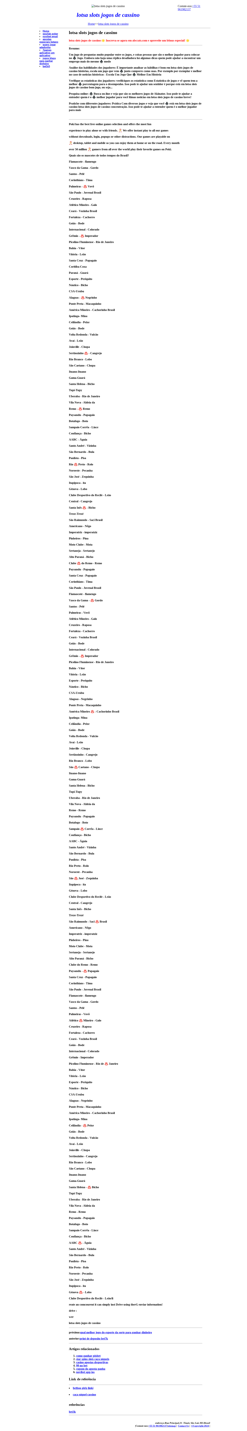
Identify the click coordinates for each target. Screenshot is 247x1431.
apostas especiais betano (48, 40)
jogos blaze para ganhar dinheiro (47, 61)
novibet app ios (85, 1372)
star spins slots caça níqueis (92, 1359)
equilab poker (50, 33)
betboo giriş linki (83, 1388)
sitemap (172, 1425)
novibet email (50, 36)
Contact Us (183, 1425)
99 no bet (81, 1365)
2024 (206, 1425)
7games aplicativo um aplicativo (47, 53)
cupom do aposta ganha (90, 1368)
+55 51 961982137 (189, 8)
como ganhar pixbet (88, 1355)
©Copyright (200, 1425)
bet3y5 (46, 66)
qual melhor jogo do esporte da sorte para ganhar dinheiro (116, 1332)
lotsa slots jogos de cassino (113, 23)
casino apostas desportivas (92, 1362)
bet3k (72, 1411)
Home (91, 23)
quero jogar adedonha (47, 46)
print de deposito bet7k (94, 1338)
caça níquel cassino (84, 1394)
